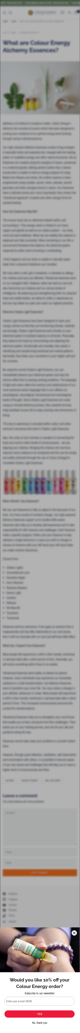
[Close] (74, 933)
